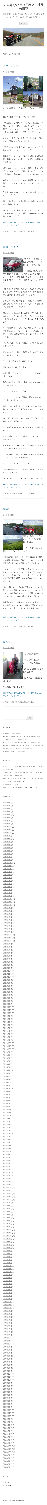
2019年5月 (7, 1061)
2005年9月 (7, 1455)
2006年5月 (7, 1431)
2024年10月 (7, 869)
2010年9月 (7, 1275)
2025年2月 (7, 857)
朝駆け (7, 509)
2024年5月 (7, 884)
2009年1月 (7, 1335)
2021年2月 (7, 1001)
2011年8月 (7, 1242)
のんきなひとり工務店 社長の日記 (23, 6)
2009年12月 (7, 1302)
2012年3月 (7, 1221)
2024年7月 (7, 878)
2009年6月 (7, 1320)
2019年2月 (7, 1070)
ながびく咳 (7, 784)
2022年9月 (7, 944)
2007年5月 (7, 1395)
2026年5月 (7, 812)
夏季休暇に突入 (8, 751)
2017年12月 (7, 1109)
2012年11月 (7, 1196)
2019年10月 (7, 1049)
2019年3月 (7, 1067)
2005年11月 (7, 1449)
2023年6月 (7, 917)
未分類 (14, 231)
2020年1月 (7, 1040)
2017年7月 (7, 1124)
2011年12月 (7, 1230)
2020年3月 (7, 1034)
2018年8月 (7, 1088)
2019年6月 (7, 1058)
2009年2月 (7, 1332)
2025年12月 (7, 827)
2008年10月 (7, 1344)
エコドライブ (10, 246)
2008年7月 (7, 1353)
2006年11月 (7, 1413)
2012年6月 (7, 1212)
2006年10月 (7, 1416)
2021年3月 (7, 998)
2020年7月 (7, 1022)
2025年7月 (7, 842)
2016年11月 (7, 1148)
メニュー (23, 23)
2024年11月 (7, 866)
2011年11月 (7, 1233)
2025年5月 (7, 848)
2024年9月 (7, 872)
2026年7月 (7, 806)
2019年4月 (7, 1064)
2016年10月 (7, 1151)
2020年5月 (7, 1028)
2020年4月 (7, 1031)
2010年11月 (7, 1269)
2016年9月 (7, 1154)
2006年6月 (7, 1428)
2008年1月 (7, 1371)
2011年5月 (7, 1251)
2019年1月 (7, 1073)
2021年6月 (7, 989)
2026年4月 (7, 815)
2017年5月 (7, 1130)
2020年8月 (7, 1019)
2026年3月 (7, 818)
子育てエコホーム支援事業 (13, 787)
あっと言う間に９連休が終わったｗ (16, 742)
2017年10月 (7, 1115)
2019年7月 (7, 1055)
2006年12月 (7, 1410)
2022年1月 (7, 968)
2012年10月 (7, 1199)
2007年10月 (7, 1380)
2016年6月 (7, 1163)
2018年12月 (7, 1076)
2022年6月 (7, 953)
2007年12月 (7, 1374)
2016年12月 (7, 1145)
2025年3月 (7, 854)
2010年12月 (7, 1266)
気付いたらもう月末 (10, 772)
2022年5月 (7, 956)
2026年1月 (7, 824)
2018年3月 (7, 1103)
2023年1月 (7, 932)
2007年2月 (7, 1404)
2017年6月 (7, 1127)
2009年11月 (7, 1305)
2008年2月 (7, 1368)
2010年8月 (7, 1278)
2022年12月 (7, 935)
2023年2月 (7, 929)
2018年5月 (7, 1097)
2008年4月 (7, 1362)
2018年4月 (7, 1100)
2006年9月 (7, 1419)
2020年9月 (7, 1016)
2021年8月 (7, 983)
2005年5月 (7, 1467)
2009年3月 (7, 1329)
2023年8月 (7, 911)
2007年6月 (7, 1392)
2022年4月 (7, 959)
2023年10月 (7, 905)
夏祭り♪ (7, 641)
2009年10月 (7, 1308)
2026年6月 (7, 809)
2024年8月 (7, 875)
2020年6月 (7, 1025)
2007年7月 (7, 1389)
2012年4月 (7, 1218)
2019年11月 (7, 1046)
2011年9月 (7, 1239)
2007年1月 (7, 1407)
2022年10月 (7, 941)
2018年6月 (7, 1094)
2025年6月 (7, 845)
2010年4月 (7, 1290)
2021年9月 (7, 980)
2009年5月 (7, 1323)
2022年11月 (7, 938)
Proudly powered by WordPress (14, 1500)
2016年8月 (7, 1157)
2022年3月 (7, 962)
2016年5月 (7, 1166)
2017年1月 (7, 1142)
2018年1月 (7, 1106)
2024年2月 (7, 893)
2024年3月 (7, 890)
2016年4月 (7, 1169)
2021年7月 (7, 986)
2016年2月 (7, 1175)
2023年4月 (7, 923)
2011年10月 (7, 1236)
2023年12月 (7, 899)
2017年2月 (7, 1139)
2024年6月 (7, 881)
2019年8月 (7, 1052)
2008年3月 (7, 1365)
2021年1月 (7, 1004)
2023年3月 (7, 926)
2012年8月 (7, 1206)
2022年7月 (7, 950)
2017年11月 (7, 1112)
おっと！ (6, 766)
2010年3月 (7, 1293)
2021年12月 (7, 971)
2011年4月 (7, 1254)
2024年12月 (7, 863)
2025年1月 (7, 860)
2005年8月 (7, 1458)
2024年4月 (7, 887)
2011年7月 (7, 1245)
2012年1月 (7, 1227)
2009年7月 (7, 1317)
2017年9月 (7, 1118)
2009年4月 (7, 1326)
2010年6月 (7, 1284)
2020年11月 (7, 1010)
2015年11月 (7, 1184)
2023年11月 (7, 902)
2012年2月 (7, 1224)
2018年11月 (7, 1079)
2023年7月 (7, 914)
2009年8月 (7, 1314)
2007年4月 (7, 1398)
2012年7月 (7, 1209)
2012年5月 (7, 1215)
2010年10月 (7, 1272)
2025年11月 (7, 830)
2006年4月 (7, 1434)
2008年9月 (7, 1347)
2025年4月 (7, 851)
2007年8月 (7, 1386)
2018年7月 (7, 1091)
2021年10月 (7, 977)
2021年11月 (7, 974)
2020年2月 (7, 1037)
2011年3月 (7, 1257)
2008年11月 (7, 1341)
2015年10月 (7, 1187)
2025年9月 (7, 836)
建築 (4, 1482)
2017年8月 (7, 1121)
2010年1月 (7, 1299)
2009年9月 (7, 1311)
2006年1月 (7, 1443)
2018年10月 (7, 1082)
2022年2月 (7, 965)
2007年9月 (7, 1383)
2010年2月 (7, 1296)
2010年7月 (7, 1281)
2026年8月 (7, 803)
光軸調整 (6, 733)
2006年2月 (7, 1440)
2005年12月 (7, 1446)
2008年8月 (7, 1350)
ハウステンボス (12, 66)
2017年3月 (7, 1136)
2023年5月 (7, 920)
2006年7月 (7, 1425)
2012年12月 (7, 1193)
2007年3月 (7, 1401)
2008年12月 (7, 1338)
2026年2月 (7, 821)
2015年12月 (7, 1181)
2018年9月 (7, 1085)
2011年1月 (7, 1263)
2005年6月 (7, 1464)
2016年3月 (7, 1172)
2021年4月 (7, 995)
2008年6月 (7, 1356)
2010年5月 (7, 1287)
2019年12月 (7, 1043)
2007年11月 (7, 1377)
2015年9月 (7, 1190)
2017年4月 (7, 1133)
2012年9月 (7, 1202)
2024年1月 (7, 896)
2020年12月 (7, 1007)
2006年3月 (7, 1437)
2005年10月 (7, 1452)
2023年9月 (7, 908)
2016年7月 (7, 1160)
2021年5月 (7, 992)
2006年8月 (7, 1422)
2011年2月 (7, 1260)
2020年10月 (7, 1013)
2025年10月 (7, 833)
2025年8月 (7, 839)
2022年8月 (7, 947)
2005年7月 (7, 1461)
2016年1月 (7, 1178)
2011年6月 (7, 1248)
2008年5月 (7, 1359)
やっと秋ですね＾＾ (10, 778)
